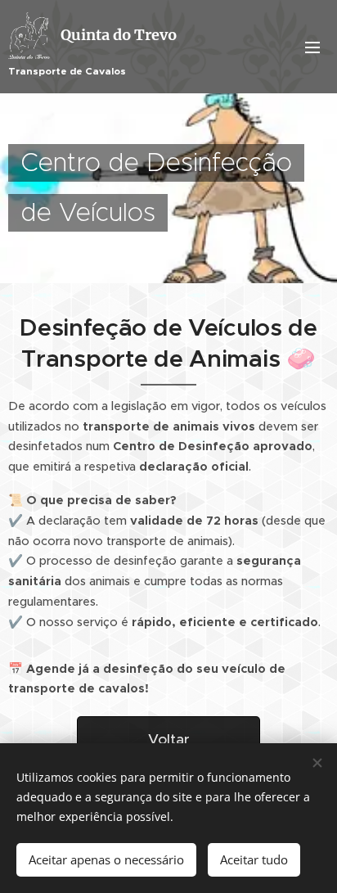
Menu (312, 46)
